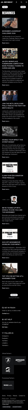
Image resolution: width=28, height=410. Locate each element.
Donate (23, 7)
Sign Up (5, 7)
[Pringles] (8, 369)
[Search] (21, 2)
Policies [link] (15, 396)
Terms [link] (4, 396)
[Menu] (26, 2)
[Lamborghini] (8, 360)
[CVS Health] (8, 385)
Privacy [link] (9, 396)
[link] (6, 314)
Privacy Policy (5, 404)
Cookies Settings (6, 406)
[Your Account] (16, 2)
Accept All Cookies (17, 406)
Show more (14, 295)
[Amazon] (20, 360)
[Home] (7, 2)
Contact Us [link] (22, 396)
